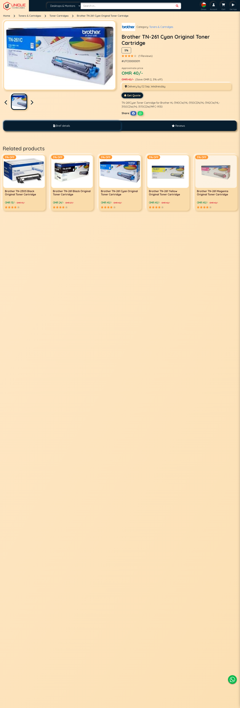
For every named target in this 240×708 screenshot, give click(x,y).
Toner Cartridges (59, 15)
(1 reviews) (145, 56)
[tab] (61, 126)
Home (6, 15)
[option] (24, 182)
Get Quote (134, 95)
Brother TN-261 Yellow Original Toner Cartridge (116, 193)
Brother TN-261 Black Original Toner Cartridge (24, 193)
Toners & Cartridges (30, 15)
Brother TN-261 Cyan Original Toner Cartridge (102, 15)
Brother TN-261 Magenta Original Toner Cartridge (164, 193)
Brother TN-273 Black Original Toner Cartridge (212, 193)
